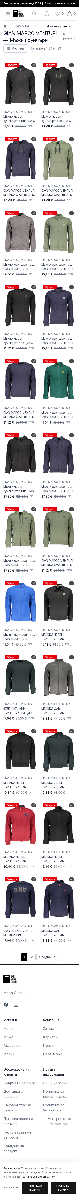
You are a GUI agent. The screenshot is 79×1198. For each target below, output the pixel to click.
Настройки (11, 1187)
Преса (48, 1045)
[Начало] (5, 26)
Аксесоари (12, 1045)
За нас (48, 1028)
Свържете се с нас (19, 1083)
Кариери (50, 1037)
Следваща (47, 957)
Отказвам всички (35, 1188)
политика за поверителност (38, 1176)
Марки (9, 1054)
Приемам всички (63, 1188)
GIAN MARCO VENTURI (27, 26)
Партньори (52, 1054)
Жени (8, 1028)
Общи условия (55, 1083)
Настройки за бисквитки (59, 1121)
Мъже (8, 1037)
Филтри (18, 48)
